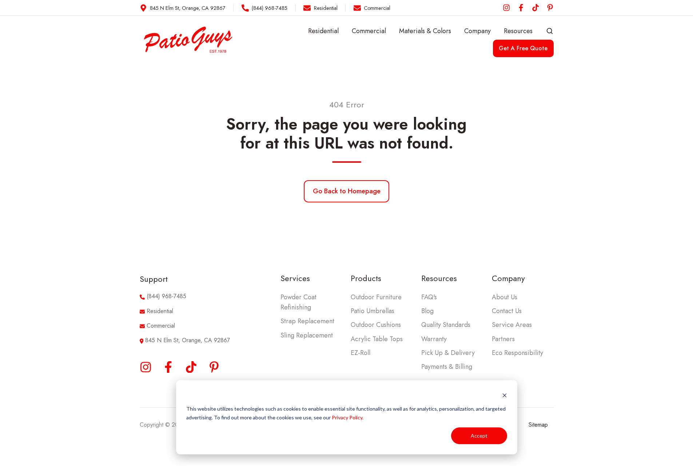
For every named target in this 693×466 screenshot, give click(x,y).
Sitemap (538, 424)
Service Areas (512, 324)
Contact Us (507, 311)
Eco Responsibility (517, 353)
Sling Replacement (306, 335)
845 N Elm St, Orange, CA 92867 (187, 340)
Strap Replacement (307, 321)
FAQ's (429, 297)
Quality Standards (445, 324)
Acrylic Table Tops (377, 339)
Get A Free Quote (523, 48)
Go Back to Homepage (347, 191)
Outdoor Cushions (376, 324)
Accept (479, 436)
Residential (323, 31)
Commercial (369, 31)
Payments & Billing (446, 366)
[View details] (506, 7)
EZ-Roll (360, 353)
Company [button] (477, 31)
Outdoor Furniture (376, 297)
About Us (504, 297)
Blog (427, 311)
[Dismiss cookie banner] (504, 394)
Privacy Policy (347, 417)
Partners (503, 339)
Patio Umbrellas (372, 311)
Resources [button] (518, 31)
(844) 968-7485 (166, 296)
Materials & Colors (425, 31)
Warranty (434, 339)
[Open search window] (550, 31)
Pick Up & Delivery (448, 353)
